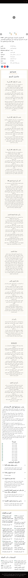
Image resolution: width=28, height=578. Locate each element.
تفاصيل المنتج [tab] (13, 72)
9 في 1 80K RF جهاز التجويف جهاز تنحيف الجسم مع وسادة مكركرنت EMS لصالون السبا (19, 548)
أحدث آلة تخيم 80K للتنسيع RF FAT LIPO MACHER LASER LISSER (7, 521)
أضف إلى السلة (7, 524)
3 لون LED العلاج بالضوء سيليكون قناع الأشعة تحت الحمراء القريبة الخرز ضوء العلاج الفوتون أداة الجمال (19, 535)
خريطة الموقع (21, 575)
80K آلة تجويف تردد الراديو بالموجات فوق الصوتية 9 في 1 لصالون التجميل (19, 523)
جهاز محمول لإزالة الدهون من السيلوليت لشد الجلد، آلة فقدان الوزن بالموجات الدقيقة (7, 548)
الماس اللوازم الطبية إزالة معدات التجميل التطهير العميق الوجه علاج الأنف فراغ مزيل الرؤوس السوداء (7, 535)
